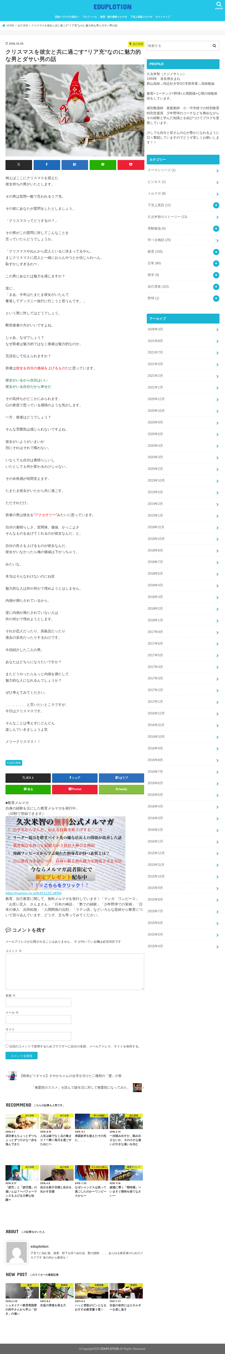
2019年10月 (156, 480)
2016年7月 (155, 771)
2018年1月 (155, 620)
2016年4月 (155, 806)
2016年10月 (156, 736)
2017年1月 (155, 701)
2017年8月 (155, 632)
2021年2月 (155, 375)
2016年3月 (155, 818)
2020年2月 (155, 469)
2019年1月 (155, 515)
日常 (154, 263)
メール (12, 1012)
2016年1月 (155, 841)
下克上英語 (159, 205)
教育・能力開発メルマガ (113, 16)
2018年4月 (155, 585)
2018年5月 (155, 573)
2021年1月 (155, 387)
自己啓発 (15, 762)
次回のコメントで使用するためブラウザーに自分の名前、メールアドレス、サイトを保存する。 (75, 1046)
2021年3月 (155, 364)
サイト (10, 1029)
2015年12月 (156, 853)
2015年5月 (155, 934)
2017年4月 (155, 667)
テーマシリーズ (162, 170)
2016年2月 (155, 830)
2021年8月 (155, 341)
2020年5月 (155, 434)
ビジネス (157, 182)
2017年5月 (155, 655)
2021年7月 (155, 352)
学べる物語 (159, 240)
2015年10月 (156, 876)
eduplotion (40, 1246)
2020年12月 (156, 399)
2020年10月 (156, 410)
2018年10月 (156, 539)
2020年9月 (155, 422)
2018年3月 (155, 597)
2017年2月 (155, 690)
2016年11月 (156, 725)
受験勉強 (157, 228)
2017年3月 (155, 678)
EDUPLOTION (113, 6)
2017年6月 (155, 643)
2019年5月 (155, 492)
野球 (153, 298)
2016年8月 (155, 760)
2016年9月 (155, 748)
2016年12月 (156, 713)
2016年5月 (155, 795)
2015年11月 (156, 864)
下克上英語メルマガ (141, 16)
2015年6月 (155, 923)
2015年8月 (155, 899)
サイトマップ (163, 16)
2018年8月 (155, 550)
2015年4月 (155, 946)
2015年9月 (155, 888)
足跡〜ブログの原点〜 (67, 16)
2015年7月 (155, 911)
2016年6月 (155, 783)
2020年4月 (155, 445)
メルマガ (157, 193)
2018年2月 (155, 608)
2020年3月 (155, 457)
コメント (13, 951)
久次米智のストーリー (167, 217)
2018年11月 (156, 527)
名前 (10, 995)
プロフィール (89, 16)
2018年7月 (155, 562)
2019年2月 (155, 504)
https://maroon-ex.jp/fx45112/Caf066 (33, 893)
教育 (155, 251)
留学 (153, 275)
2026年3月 (155, 329)
